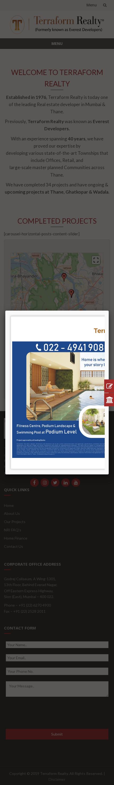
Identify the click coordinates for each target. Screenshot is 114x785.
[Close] (108, 310)
